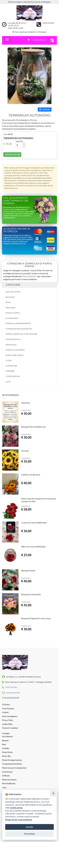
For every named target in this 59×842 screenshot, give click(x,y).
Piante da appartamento (18, 323)
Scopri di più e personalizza (18, 819)
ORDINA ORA (11, 154)
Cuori (9, 360)
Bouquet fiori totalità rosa (33, 426)
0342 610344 (48, 23)
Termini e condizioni (10, 728)
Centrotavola (13, 339)
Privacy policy (7, 720)
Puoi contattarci (30, 276)
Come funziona (8, 708)
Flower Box (12, 318)
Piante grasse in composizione (22, 334)
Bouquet (10, 297)
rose (8, 302)
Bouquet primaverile (31, 594)
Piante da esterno (15, 350)
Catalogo (39, 40)
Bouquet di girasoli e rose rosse (35, 618)
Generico (25, 402)
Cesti (8, 382)
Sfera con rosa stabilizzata (33, 546)
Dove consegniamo (9, 716)
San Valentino (13, 292)
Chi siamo (6, 704)
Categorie (13, 284)
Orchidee (11, 308)
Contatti (5, 712)
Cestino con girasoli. (30, 474)
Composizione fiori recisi (19, 329)
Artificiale (11, 345)
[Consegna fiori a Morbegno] (29, 12)
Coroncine (11, 366)
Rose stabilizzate (15, 355)
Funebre (10, 371)
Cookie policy (7, 724)
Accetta (29, 827)
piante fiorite (13, 313)
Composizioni (13, 376)
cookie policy (16, 808)
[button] (51, 40)
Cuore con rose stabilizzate (34, 522)
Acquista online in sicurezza (16, 230)
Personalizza (29, 834)
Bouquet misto (28, 570)
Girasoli (25, 450)
